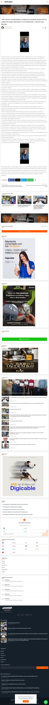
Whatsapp (31, 180)
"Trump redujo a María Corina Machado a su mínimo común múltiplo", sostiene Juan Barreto (20, 691)
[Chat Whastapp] (46, 702)
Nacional (3, 563)
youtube (13, 552)
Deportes (3, 571)
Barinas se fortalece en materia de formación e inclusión (24, 206)
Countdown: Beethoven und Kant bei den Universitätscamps (15, 511)
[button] (47, 2)
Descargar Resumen (25, 339)
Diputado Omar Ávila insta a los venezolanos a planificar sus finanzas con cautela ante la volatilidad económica (27, 433)
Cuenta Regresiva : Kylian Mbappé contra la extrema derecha (15, 504)
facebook (14, 542)
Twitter (18, 180)
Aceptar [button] (25, 701)
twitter (37, 542)
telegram (25, 528)
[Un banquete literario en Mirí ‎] (5, 410)
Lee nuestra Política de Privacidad (26, 698)
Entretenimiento (4, 569)
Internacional (4, 565)
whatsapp (25, 531)
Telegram (24, 180)
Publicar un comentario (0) (24, 231)
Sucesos (3, 567)
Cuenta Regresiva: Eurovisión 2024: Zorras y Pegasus (13, 509)
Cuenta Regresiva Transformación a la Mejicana (12, 506)
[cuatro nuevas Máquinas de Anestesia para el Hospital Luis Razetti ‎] (5, 446)
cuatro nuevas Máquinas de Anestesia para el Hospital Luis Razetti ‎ (23, 444)
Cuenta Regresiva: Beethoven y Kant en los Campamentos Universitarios (17, 514)
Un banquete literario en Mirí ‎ (8, 205)
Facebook (12, 180)
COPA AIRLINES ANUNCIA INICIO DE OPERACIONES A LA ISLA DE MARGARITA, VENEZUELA (20, 687)
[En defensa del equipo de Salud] (5, 422)
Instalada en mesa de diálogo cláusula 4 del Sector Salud (13, 684)
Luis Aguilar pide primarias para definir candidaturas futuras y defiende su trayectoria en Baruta (39, 207)
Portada (12, 699)
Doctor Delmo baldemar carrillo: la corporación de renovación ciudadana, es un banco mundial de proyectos (28, 439)
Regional (3, 561)
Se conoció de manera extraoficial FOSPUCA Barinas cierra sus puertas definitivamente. (27, 403)
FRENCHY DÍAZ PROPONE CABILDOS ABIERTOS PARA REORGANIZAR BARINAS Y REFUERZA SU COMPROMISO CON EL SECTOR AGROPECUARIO (28, 416)
